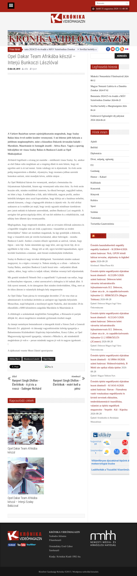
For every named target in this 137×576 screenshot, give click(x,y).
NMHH (100, 236)
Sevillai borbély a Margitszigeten (87, 49)
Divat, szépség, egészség (102, 159)
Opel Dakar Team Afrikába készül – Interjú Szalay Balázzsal (22, 501)
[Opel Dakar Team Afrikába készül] (27, 426)
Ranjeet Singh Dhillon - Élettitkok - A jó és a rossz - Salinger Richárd (26, 382)
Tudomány (96, 218)
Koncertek (95, 188)
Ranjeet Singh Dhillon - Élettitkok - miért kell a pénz (66, 382)
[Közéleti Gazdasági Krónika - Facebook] (12, 545)
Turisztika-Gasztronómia (102, 224)
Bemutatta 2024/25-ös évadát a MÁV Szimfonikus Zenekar (39, 49)
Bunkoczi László (31, 359)
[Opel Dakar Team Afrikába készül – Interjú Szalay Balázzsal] (27, 475)
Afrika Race (14, 359)
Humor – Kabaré (98, 177)
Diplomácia (96, 153)
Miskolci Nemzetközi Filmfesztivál (107, 76)
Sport (34, 69)
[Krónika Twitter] (31, 545)
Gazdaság (95, 171)
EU (92, 165)
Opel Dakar (48, 359)
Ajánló (94, 141)
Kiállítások (96, 182)
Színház (94, 212)
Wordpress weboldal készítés (85, 571)
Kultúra (94, 200)
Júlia (26, 69)
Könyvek (95, 194)
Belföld (94, 147)
